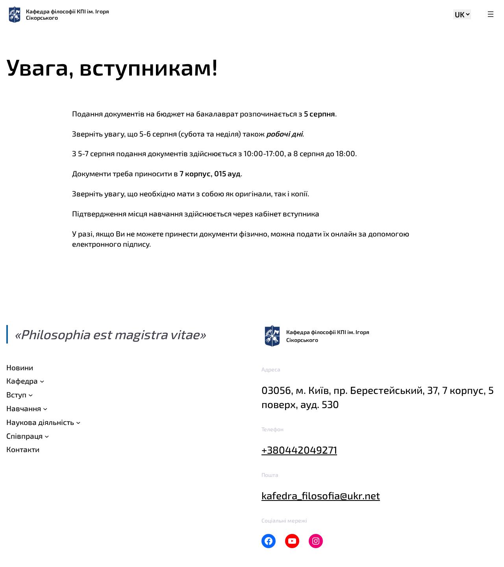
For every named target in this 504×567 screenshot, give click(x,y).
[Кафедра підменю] (42, 381)
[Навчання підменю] (45, 408)
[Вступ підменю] (30, 395)
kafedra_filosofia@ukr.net (320, 495)
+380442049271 (299, 449)
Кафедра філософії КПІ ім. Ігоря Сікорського (67, 14)
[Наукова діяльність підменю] (78, 422)
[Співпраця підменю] (46, 436)
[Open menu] (491, 14)
